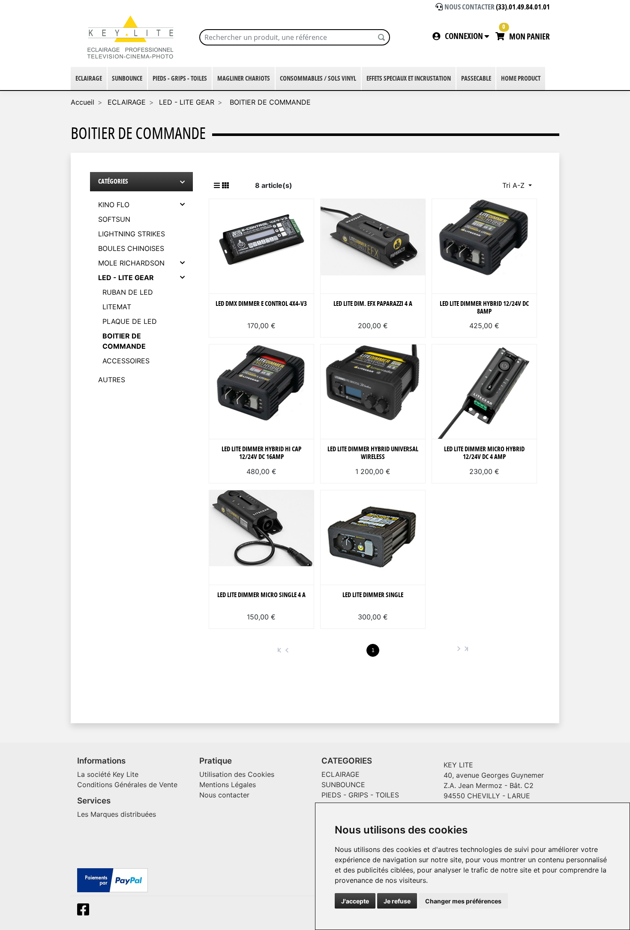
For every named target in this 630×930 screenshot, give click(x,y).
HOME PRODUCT (520, 78)
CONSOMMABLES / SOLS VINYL (318, 78)
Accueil (82, 102)
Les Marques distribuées (116, 814)
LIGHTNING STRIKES (131, 233)
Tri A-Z (514, 185)
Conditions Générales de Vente (127, 784)
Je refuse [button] (397, 901)
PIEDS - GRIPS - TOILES (180, 78)
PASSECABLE (476, 78)
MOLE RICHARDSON (131, 263)
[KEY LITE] (131, 37)
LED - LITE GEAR (186, 102)
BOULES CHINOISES (131, 248)
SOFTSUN (114, 219)
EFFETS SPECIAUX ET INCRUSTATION (408, 78)
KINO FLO (113, 204)
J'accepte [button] (355, 901)
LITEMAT (116, 306)
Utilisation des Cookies (236, 774)
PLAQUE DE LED (129, 321)
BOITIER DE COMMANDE (269, 102)
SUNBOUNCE (127, 78)
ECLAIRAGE (88, 78)
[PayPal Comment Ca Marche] (112, 880)
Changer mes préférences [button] (463, 901)
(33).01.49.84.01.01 (523, 7)
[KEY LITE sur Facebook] (85, 912)
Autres (111, 379)
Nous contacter (224, 795)
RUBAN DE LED (127, 292)
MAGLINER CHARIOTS (243, 78)
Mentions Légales (227, 784)
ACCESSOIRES (126, 360)
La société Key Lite (107, 774)
